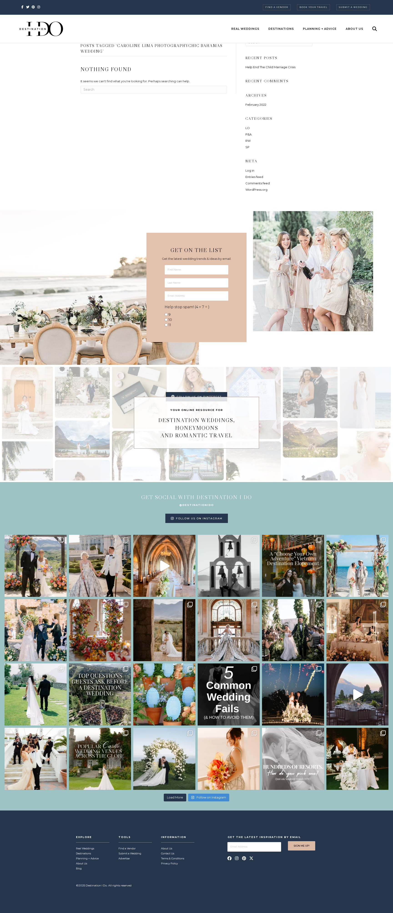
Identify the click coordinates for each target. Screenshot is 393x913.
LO (247, 128)
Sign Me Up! (302, 845)
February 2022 (255, 104)
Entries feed (254, 177)
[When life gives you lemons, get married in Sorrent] (36, 630)
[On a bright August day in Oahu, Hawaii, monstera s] (293, 630)
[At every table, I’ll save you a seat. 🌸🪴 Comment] (164, 694)
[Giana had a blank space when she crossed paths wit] (164, 759)
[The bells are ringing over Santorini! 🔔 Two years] (229, 566)
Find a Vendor (276, 7)
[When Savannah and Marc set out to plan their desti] (164, 630)
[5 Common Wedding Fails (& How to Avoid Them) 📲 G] (229, 694)
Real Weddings (245, 28)
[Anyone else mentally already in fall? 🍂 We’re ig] (100, 630)
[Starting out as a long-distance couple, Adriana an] (229, 759)
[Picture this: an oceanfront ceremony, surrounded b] (293, 759)
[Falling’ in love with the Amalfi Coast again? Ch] (357, 694)
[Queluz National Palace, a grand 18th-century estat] (229, 630)
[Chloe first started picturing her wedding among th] (36, 694)
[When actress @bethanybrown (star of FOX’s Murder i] (293, 566)
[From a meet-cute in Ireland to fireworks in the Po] (293, 694)
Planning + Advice (320, 28)
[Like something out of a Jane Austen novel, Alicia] (357, 630)
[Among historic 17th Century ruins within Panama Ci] (357, 759)
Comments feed (257, 183)
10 (170, 320)
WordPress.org (256, 189)
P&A (248, 134)
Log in (249, 170)
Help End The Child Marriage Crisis (270, 67)
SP (247, 147)
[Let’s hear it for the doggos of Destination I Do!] (36, 566)
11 (169, 325)
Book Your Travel (314, 7)
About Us (354, 28)
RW (248, 141)
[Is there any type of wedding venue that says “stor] (100, 759)
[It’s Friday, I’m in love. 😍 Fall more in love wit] (36, 759)
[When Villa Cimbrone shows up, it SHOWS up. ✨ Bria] (164, 566)
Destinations (281, 28)
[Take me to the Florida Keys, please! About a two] (357, 566)
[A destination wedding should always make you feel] (100, 566)
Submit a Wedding (353, 7)
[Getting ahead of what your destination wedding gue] (100, 694)
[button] (229, 858)
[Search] (370, 29)
